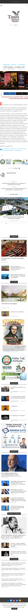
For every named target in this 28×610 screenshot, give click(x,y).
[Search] (26, 5)
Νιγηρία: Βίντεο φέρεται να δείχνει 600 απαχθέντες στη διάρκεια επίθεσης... (14, 217)
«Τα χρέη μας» (13, 406)
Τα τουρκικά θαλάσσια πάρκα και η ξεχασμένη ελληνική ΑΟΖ (17, 397)
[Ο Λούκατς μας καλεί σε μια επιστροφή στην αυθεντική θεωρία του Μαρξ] (5, 508)
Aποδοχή (14, 608)
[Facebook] (8, 600)
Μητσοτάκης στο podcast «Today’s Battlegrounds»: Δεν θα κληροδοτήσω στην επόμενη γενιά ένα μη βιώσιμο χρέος (18, 491)
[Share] (10, 93)
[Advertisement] (14, 46)
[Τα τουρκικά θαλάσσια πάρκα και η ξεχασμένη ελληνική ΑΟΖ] (5, 398)
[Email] (15, 1)
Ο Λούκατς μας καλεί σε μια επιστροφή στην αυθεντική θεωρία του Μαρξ (17, 507)
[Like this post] (11, 168)
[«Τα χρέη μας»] (5, 408)
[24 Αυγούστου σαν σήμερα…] (14, 293)
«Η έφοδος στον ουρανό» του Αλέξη (17, 387)
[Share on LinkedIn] (16, 168)
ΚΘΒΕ (2, 155)
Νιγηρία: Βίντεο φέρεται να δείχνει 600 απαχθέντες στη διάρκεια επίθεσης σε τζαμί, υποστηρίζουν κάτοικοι (13, 574)
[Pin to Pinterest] (15, 168)
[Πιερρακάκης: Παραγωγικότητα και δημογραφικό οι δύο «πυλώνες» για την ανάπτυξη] (5, 483)
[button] (1, 210)
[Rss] (17, 25)
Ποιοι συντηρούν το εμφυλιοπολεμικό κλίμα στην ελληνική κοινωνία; (17, 268)
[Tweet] (22, 93)
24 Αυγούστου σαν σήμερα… (9, 303)
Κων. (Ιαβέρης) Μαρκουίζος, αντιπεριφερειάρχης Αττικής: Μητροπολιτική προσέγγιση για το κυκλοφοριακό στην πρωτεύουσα (11, 475)
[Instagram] (13, 1)
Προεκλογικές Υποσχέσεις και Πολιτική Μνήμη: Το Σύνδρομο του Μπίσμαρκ (17, 276)
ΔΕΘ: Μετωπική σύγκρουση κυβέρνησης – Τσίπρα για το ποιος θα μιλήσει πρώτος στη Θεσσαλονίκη (13, 569)
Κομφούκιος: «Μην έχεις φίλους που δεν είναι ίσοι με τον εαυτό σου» (18, 553)
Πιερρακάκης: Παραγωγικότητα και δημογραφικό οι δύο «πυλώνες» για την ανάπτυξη (18, 483)
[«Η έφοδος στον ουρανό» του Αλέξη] (5, 389)
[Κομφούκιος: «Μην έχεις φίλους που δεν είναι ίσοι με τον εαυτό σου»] (5, 553)
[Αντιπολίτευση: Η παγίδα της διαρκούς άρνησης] (14, 248)
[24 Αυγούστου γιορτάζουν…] (5, 313)
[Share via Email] (19, 168)
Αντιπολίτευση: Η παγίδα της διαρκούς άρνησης (12, 259)
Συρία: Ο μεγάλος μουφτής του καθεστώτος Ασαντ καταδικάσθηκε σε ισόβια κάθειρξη (12, 579)
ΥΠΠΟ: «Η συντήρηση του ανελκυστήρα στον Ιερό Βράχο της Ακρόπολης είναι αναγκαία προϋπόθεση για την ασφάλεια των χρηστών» (13, 564)
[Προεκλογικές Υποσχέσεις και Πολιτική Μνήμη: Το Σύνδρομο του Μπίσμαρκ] (5, 276)
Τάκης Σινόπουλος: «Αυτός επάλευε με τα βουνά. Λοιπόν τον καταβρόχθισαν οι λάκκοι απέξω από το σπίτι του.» (13, 536)
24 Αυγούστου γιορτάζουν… (17, 311)
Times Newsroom (11, 68)
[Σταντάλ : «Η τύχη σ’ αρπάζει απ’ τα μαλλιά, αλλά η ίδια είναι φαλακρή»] (5, 545)
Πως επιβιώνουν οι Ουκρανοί (17, 415)
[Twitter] (11, 1)
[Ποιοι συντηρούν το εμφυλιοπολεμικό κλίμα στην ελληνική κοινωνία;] (5, 268)
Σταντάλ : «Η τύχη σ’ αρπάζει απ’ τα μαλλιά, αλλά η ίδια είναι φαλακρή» (18, 545)
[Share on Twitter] (14, 168)
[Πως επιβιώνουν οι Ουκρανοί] (5, 417)
